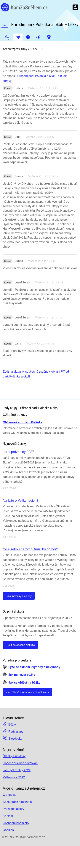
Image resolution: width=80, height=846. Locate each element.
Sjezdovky (15, 738)
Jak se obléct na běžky (24, 682)
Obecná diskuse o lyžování (20, 763)
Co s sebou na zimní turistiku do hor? (30, 548)
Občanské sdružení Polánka (22, 422)
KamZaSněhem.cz (24, 7)
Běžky (12, 724)
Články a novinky (14, 756)
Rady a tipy (15, 731)
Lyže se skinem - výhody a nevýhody (34, 667)
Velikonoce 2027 (14, 777)
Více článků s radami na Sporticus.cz (27, 692)
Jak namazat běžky (21, 674)
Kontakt (8, 816)
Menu (75, 7)
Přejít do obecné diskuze (20, 645)
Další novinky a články (19, 596)
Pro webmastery (13, 808)
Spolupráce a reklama (17, 802)
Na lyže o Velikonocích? (20, 500)
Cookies (8, 830)
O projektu (9, 794)
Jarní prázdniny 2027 (18, 451)
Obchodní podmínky (16, 823)
